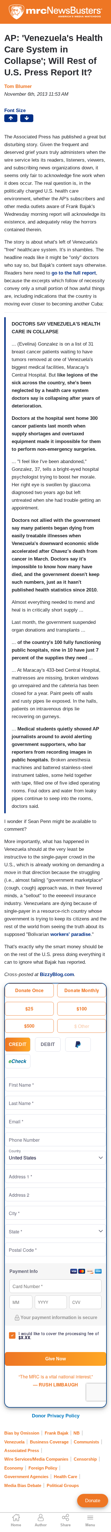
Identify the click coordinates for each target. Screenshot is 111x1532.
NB (76, 1433)
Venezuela (14, 1441)
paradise (81, 934)
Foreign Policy (42, 1468)
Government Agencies (26, 1476)
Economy (13, 1468)
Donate (92, 1500)
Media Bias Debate (22, 1485)
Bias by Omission (21, 1433)
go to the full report (74, 273)
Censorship (85, 1459)
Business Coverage (49, 1441)
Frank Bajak (56, 1433)
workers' (60, 934)
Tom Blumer (18, 86)
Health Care (65, 1476)
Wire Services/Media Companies (36, 1459)
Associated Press (21, 1450)
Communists (86, 1441)
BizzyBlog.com (57, 974)
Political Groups (63, 1485)
